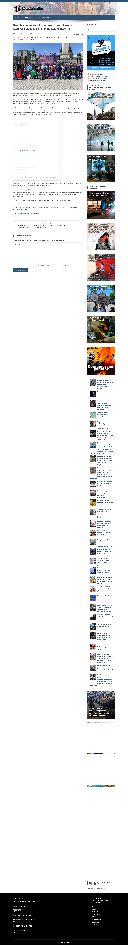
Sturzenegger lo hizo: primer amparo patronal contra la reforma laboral (105, 668)
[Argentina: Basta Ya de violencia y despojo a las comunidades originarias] (93, 415)
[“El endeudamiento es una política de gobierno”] (93, 626)
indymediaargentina (101, 78)
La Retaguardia (96, 914)
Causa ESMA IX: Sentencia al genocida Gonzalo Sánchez (104, 533)
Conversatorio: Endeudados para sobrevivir (102, 647)
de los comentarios (20, 933)
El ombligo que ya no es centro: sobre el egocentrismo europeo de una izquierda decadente (104, 405)
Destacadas (23, 213)
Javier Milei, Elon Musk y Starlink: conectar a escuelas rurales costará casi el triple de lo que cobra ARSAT (105, 435)
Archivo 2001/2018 (45, 1)
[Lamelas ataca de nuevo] (93, 394)
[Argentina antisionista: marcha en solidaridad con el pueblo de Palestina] (93, 523)
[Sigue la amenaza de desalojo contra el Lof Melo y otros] (93, 551)
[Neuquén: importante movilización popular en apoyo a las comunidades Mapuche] (93, 542)
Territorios (28, 18)
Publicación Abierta (54, 1)
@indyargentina (99, 74)
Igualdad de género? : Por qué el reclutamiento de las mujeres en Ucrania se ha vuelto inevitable (105, 384)
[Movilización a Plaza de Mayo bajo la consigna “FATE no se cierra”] (93, 484)
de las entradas (19, 930)
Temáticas (18, 18)
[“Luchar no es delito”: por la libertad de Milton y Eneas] (93, 589)
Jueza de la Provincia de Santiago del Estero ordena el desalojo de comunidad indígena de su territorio (30, 225)
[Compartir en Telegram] (82, 35)
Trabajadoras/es (36, 213)
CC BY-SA (22, 906)
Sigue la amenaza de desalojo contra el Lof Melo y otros (104, 551)
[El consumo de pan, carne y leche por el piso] (93, 502)
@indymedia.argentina (102, 76)
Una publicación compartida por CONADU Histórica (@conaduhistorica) (36, 177)
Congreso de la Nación (28, 216)
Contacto (37, 1)
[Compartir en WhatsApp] (80, 35)
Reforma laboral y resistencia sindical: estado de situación (103, 570)
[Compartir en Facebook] (72, 35)
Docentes (36, 216)
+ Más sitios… (96, 924)
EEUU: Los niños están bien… (58, 224)
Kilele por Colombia (103, 596)
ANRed (94, 909)
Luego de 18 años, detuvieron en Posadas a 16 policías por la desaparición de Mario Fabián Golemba (105, 658)
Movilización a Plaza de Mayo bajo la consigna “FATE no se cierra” (104, 484)
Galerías (37, 18)
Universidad (41, 216)
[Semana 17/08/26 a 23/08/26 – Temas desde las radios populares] (93, 561)
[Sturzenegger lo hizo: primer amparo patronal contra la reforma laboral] (93, 668)
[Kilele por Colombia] (93, 598)
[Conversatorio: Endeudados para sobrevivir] (93, 647)
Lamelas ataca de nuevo (104, 392)
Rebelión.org (95, 922)
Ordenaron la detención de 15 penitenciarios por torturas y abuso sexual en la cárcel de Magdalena (105, 461)
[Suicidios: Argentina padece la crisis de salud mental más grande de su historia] (93, 617)
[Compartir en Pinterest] (76, 35)
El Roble (94, 917)
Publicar (46, 18)
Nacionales (29, 213)
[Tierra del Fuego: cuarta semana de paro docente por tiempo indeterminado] (93, 493)
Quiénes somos (30, 1)
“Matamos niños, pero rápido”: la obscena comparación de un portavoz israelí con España (104, 514)
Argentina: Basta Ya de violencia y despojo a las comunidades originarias (105, 415)
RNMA (93, 906)
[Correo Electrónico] (78, 35)
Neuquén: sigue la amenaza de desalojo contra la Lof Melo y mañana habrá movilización (103, 638)
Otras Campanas (97, 919)
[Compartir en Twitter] (74, 35)
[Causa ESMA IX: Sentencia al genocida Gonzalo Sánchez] (93, 533)
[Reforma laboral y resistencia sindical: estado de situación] (93, 570)
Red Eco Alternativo (97, 912)
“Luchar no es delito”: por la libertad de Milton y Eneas (104, 589)
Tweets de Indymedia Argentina (96, 888)
